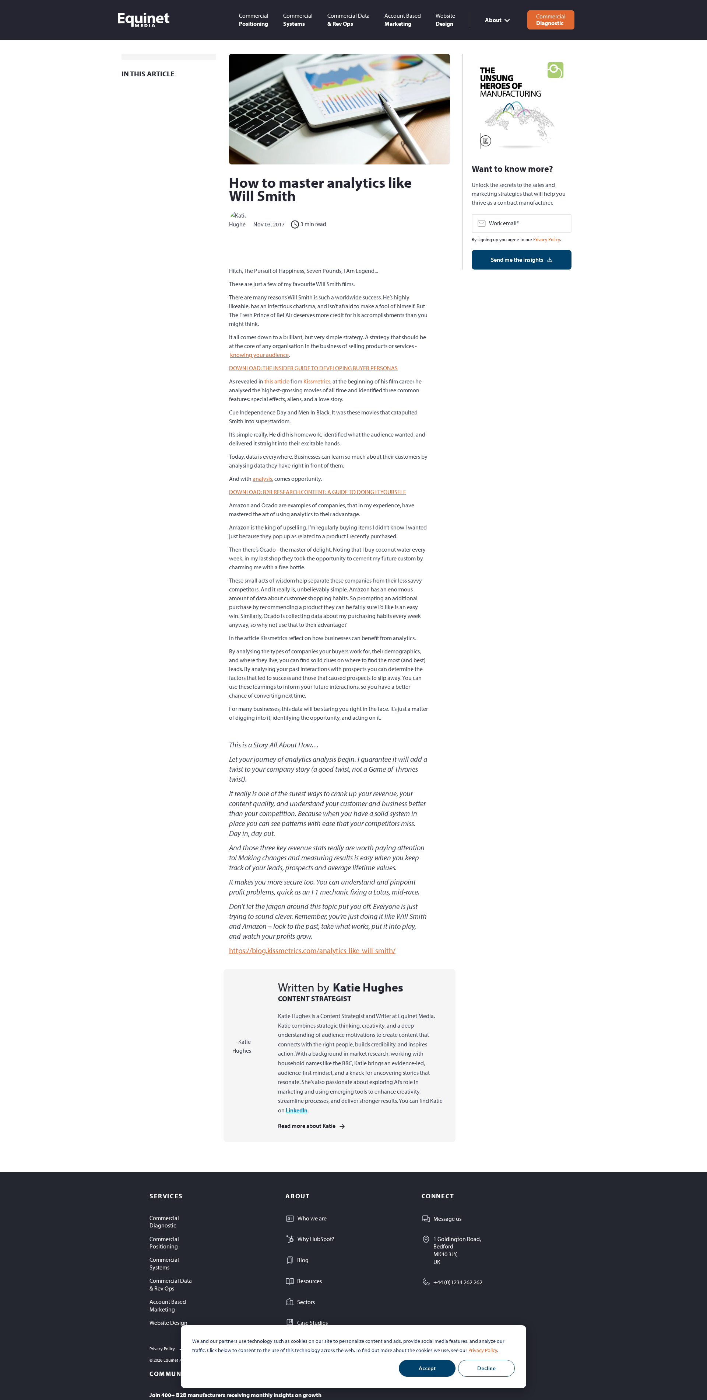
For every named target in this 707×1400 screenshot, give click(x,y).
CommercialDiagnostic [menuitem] (164, 1221)
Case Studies (312, 1322)
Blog (303, 1260)
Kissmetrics (316, 381)
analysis (262, 478)
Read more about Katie (306, 1125)
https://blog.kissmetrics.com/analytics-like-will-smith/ (312, 950)
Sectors (306, 1302)
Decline (486, 1368)
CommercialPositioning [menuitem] (164, 1242)
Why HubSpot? (316, 1239)
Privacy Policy (482, 1350)
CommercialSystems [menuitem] (164, 1263)
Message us (447, 1218)
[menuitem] (253, 20)
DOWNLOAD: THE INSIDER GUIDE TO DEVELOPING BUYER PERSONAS (313, 368)
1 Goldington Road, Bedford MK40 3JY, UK (457, 1250)
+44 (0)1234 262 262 (457, 1282)
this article (276, 381)
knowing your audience (259, 354)
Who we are (312, 1218)
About (493, 20)
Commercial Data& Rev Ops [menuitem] (171, 1284)
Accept (427, 1368)
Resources (309, 1281)
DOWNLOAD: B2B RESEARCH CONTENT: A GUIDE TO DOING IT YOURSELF (317, 492)
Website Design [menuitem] (168, 1322)
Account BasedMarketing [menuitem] (168, 1305)
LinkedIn (296, 1110)
